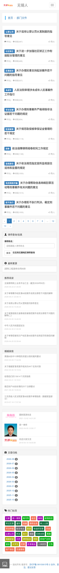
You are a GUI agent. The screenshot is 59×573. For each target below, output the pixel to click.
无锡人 (22, 5)
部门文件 (22, 18)
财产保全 (10, 549)
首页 (10, 18)
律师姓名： (9, 241)
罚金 (48, 528)
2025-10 (12, 499)
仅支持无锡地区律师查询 (24, 252)
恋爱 (23, 544)
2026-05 (12, 472)
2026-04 (12, 476)
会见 (34, 518)
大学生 (15, 544)
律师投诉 (27, 539)
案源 (29, 528)
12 (53, 221)
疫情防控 (49, 518)
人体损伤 (42, 544)
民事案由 (31, 544)
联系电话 (20, 528)
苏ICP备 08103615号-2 (39, 564)
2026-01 (12, 486)
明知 (36, 539)
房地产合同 (45, 539)
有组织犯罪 (39, 528)
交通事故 (20, 549)
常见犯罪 (10, 523)
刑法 (18, 534)
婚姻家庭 (10, 539)
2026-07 (12, 463)
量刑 (18, 523)
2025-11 (12, 495)
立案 (8, 518)
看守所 (26, 518)
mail (4, 563)
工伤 (51, 544)
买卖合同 (40, 534)
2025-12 (12, 490)
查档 (40, 518)
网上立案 (44, 523)
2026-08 (12, 458)
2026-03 (12, 481)
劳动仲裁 (10, 528)
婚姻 (32, 534)
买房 (18, 539)
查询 (8, 252)
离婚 (49, 534)
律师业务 (34, 523)
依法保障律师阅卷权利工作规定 (30, 148)
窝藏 (25, 523)
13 (5, 225)
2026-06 (12, 468)
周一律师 (16, 518)
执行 (25, 534)
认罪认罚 (10, 534)
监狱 (8, 544)
